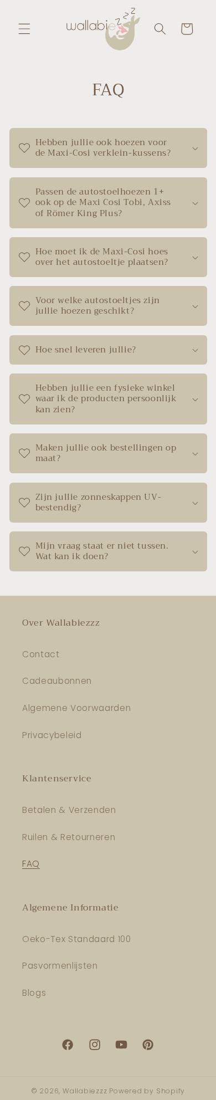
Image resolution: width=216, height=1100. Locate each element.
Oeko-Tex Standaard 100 (76, 939)
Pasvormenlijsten (60, 965)
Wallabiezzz (85, 1091)
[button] (24, 29)
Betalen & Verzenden (69, 810)
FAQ (31, 863)
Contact (41, 654)
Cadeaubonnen (57, 681)
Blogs (34, 993)
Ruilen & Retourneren (68, 837)
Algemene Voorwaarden (76, 708)
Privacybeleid (52, 735)
